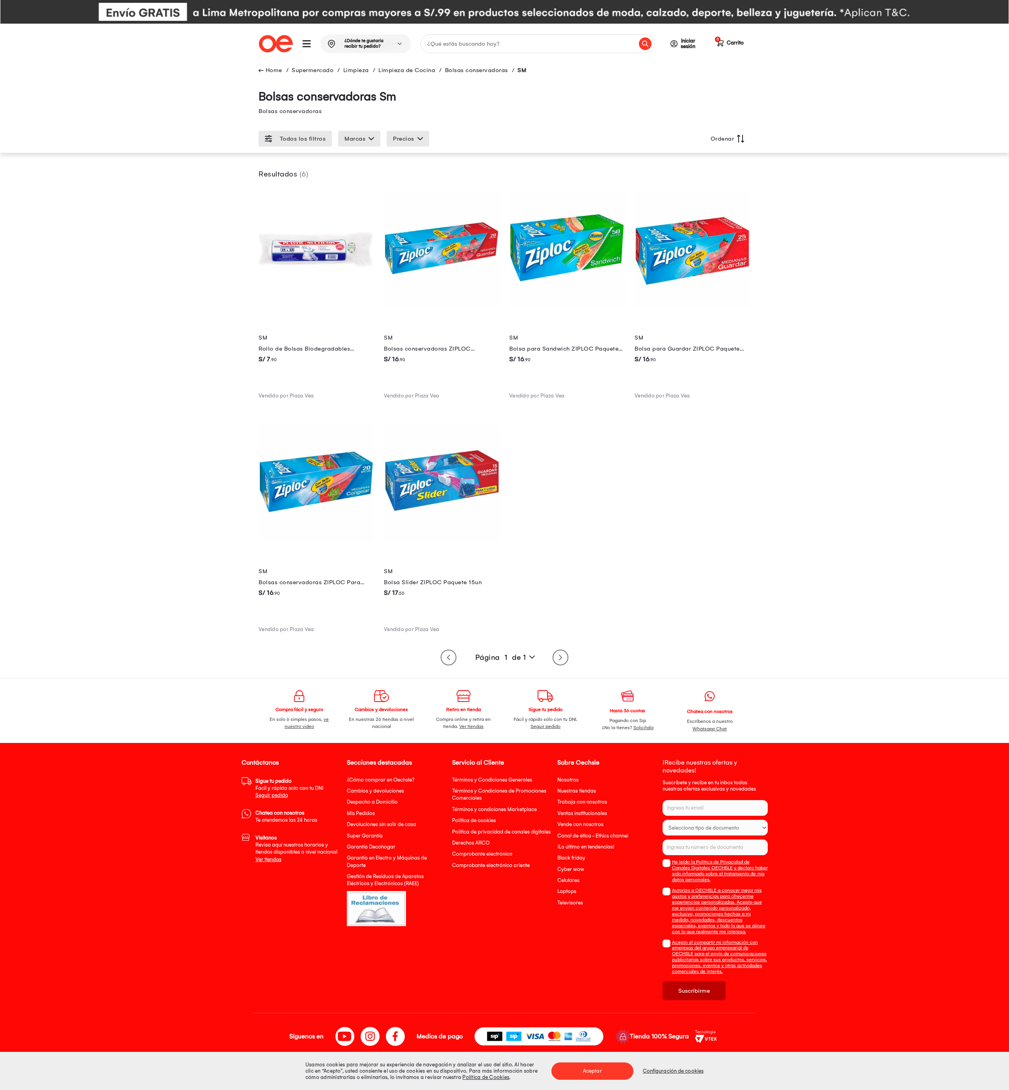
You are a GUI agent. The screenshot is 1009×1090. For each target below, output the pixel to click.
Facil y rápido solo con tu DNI (289, 788)
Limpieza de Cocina (406, 70)
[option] (504, 12)
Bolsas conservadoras (476, 70)
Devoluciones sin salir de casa (381, 824)
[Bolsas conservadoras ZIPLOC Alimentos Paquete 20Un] (442, 305)
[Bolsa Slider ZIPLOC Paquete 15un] (442, 539)
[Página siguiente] (560, 657)
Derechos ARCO (471, 843)
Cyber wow (570, 869)
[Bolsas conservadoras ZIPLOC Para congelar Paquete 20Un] (316, 539)
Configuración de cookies (673, 1071)
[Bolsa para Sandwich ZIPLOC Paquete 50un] (567, 305)
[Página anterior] (448, 657)
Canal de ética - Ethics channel (592, 836)
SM (522, 70)
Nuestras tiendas (576, 791)
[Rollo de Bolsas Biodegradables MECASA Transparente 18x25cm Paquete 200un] (316, 305)
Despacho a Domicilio (372, 802)
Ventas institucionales (582, 813)
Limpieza (356, 70)
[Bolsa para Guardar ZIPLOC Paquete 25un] (692, 305)
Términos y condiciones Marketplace (494, 809)
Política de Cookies (485, 1077)
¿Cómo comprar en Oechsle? (381, 780)
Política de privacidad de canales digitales (501, 832)
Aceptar (592, 1071)
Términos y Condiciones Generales (492, 780)
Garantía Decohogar (371, 847)
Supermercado (312, 70)
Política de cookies (474, 820)
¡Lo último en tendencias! (585, 847)
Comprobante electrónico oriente (491, 865)
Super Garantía (365, 836)
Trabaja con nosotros (582, 802)
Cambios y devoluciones (375, 791)
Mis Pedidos (361, 813)
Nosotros (568, 780)
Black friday (571, 858)
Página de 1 (500, 657)
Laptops (566, 891)
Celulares (568, 880)
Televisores (570, 903)
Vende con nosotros (580, 824)
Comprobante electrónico (482, 854)
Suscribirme (694, 990)
